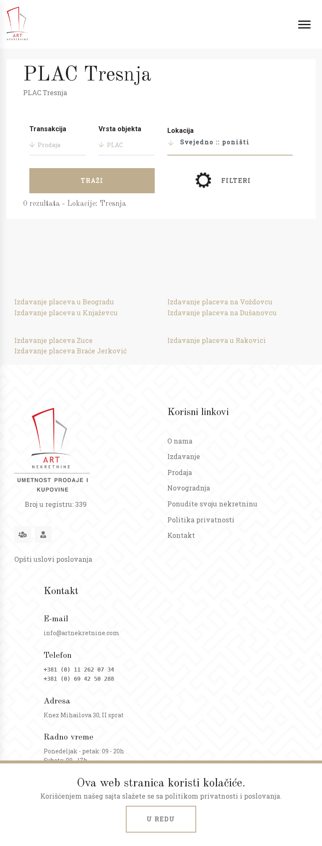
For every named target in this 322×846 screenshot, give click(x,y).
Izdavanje (183, 456)
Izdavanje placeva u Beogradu (64, 301)
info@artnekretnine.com (81, 633)
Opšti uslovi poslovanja (53, 559)
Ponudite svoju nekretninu (212, 503)
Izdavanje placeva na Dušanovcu (222, 312)
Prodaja (179, 472)
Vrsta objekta (120, 129)
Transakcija (47, 129)
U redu (161, 819)
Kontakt (181, 535)
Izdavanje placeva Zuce (53, 340)
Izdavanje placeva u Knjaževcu (66, 312)
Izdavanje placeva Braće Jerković (70, 350)
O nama (179, 440)
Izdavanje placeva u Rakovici (216, 340)
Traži (92, 180)
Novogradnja (188, 487)
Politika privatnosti (200, 519)
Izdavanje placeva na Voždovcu (220, 301)
